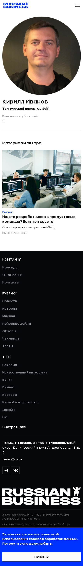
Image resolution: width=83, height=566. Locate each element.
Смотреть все (14, 427)
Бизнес (8, 387)
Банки (7, 379)
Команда (10, 267)
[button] (77, 5)
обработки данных (61, 539)
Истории (9, 308)
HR (4, 417)
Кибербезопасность (19, 402)
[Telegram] (6, 470)
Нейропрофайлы (16, 323)
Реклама (9, 365)
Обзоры (9, 331)
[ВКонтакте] (16, 470)
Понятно (41, 556)
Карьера (9, 394)
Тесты (7, 346)
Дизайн (8, 409)
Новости (9, 301)
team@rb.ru (12, 459)
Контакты (10, 282)
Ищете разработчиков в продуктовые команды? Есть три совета (38, 219)
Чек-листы (11, 338)
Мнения (8, 316)
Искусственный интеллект (24, 372)
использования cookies (22, 539)
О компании (12, 275)
